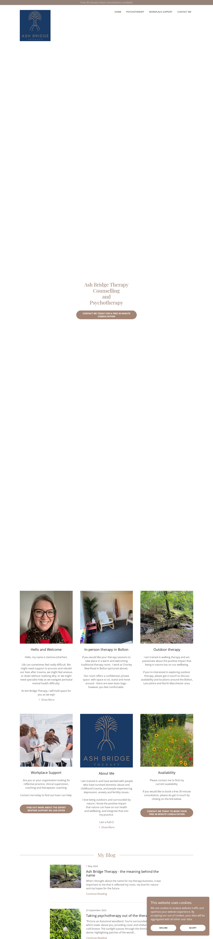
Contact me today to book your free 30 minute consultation (167, 813)
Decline (163, 928)
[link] (35, 11)
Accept (192, 928)
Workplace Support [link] (160, 11)
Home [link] (118, 11)
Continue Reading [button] (96, 894)
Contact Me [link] (184, 11)
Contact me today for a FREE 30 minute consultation (106, 315)
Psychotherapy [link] (135, 11)
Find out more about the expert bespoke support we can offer (46, 809)
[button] (46, 699)
